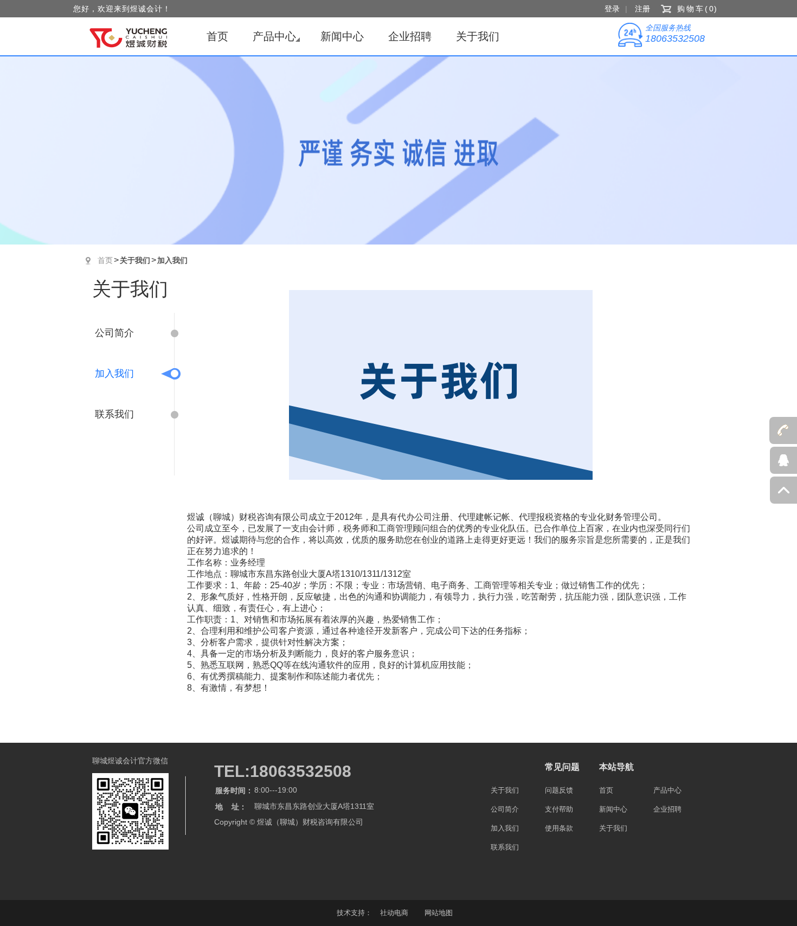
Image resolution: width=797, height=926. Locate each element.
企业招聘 (410, 36)
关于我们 (477, 36)
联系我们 (114, 414)
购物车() (697, 8)
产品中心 (274, 36)
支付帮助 (559, 809)
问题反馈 (559, 790)
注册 (642, 8)
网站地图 (439, 913)
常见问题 (562, 766)
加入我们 (172, 260)
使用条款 (559, 828)
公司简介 (114, 332)
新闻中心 (342, 36)
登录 (612, 8)
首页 (217, 36)
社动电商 (394, 913)
